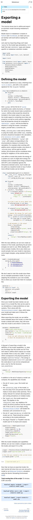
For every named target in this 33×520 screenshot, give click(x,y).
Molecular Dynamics (16, 471)
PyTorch (4, 36)
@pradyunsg (20, 517)
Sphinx (13, 517)
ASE (3, 475)
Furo (25, 517)
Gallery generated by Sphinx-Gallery (22, 503)
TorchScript (13, 36)
